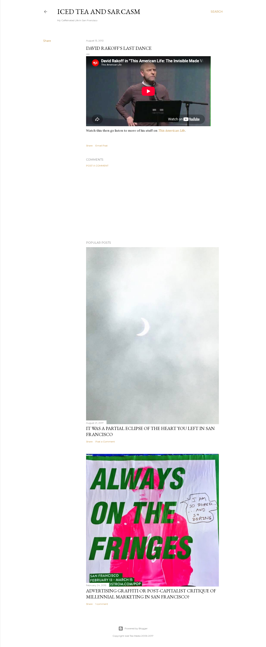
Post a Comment (97, 165)
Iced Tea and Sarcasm (98, 11)
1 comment (101, 603)
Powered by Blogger (136, 628)
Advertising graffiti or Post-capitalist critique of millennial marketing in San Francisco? (151, 594)
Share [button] (47, 41)
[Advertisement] (152, 204)
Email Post (101, 145)
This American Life (171, 130)
